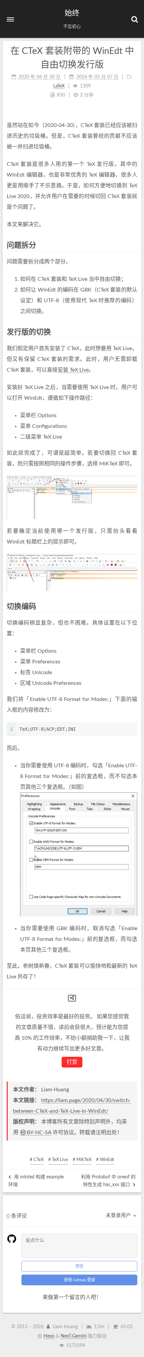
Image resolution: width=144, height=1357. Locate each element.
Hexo (49, 1336)
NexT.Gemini (73, 1336)
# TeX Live (58, 1160)
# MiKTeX (82, 1160)
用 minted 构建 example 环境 (36, 1181)
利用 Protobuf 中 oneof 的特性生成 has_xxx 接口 (108, 1181)
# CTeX (37, 1160)
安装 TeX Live (73, 370)
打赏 (72, 1062)
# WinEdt (105, 1160)
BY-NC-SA (39, 1132)
